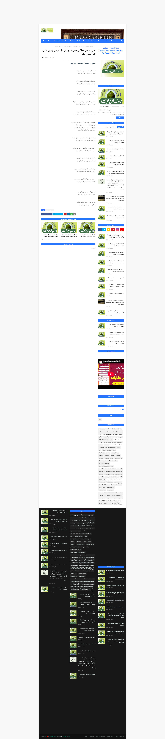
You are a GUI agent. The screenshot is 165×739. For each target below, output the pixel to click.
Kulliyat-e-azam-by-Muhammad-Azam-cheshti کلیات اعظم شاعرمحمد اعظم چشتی (115, 198)
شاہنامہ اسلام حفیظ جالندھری (105, 439)
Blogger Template (66, 736)
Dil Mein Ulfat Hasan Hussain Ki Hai (112, 107)
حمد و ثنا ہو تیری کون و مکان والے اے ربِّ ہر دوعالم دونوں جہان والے (115, 132)
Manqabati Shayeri (109, 458)
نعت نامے (106, 444)
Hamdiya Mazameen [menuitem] (111, 40)
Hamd (114, 450)
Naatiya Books (102, 487)
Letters (112, 455)
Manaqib (118, 455)
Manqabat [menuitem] (86, 40)
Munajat (111, 460)
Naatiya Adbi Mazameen (116, 484)
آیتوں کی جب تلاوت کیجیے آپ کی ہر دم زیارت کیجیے (110, 428)
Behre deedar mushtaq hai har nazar (115, 149)
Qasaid (109, 500)
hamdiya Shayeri (89, 46)
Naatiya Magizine (110, 487)
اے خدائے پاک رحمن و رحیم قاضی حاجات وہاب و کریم (116, 141)
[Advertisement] (113, 12)
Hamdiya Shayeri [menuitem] (58, 40)
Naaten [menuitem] (79, 40)
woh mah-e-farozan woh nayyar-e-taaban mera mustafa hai (116, 270)
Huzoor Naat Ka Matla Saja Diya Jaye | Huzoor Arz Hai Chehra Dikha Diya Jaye (115, 641)
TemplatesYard (53, 736)
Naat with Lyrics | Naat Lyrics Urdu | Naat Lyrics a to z (110, 482)
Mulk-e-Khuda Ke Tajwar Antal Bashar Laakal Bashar (116, 578)
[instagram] (117, 229)
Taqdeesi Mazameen (103, 503)
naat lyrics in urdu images (104, 463)
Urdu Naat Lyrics (112, 503)
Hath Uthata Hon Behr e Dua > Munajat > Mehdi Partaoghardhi (69, 235)
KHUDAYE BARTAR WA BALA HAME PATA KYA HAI (116, 163)
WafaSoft (44, 57)
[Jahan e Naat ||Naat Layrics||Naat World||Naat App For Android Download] (112, 68)
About (116, 736)
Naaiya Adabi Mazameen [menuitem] (97, 40)
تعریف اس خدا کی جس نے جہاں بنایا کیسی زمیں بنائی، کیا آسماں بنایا (115, 172)
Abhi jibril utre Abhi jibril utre (117, 293)
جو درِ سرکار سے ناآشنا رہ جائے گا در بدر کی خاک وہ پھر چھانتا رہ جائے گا (111, 434)
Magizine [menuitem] (72, 40)
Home (86, 736)
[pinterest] (113, 229)
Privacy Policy (110, 736)
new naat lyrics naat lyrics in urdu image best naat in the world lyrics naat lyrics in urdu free (111, 493)
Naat (116, 460)
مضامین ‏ (100, 444)
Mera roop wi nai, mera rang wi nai (116, 278)
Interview (101, 455)
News (122, 410)
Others (104, 500)
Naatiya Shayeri (102, 490)
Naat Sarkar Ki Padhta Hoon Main (115, 600)
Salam (114, 500)
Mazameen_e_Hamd (103, 460)
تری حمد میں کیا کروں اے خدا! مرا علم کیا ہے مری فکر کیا (115, 216)
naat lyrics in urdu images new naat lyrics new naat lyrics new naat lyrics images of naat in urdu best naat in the (110, 474)
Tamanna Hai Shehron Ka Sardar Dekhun (115, 624)
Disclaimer (91, 736)
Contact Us (121, 736)
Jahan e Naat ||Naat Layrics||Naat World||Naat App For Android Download (111, 50)
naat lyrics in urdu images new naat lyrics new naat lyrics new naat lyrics (110, 469)
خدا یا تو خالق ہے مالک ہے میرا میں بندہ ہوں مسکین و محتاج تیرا (115, 261)
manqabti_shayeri (118, 458)
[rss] (108, 229)
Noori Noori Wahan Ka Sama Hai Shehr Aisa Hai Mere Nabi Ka (115, 632)
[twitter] (104, 229)
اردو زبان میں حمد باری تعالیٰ (117, 155)
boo (99, 450)
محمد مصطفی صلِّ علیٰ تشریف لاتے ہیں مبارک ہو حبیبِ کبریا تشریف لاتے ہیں (111, 442)
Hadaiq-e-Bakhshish (107, 450)
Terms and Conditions (100, 736)
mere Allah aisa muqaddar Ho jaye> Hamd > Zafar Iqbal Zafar (87, 235)
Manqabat (101, 458)
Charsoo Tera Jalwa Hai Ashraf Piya (115, 585)
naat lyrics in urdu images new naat (106, 466)
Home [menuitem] (49, 40)
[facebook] (100, 229)
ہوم (94, 46)
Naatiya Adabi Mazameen (104, 484)
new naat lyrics (110, 490)
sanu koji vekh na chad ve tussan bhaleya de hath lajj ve (116, 208)
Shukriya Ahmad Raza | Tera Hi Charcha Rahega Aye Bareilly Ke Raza (116, 615)
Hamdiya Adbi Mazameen (104, 452)
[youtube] (122, 229)
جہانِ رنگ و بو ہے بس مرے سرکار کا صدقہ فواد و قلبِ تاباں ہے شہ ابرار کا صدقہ (110, 437)
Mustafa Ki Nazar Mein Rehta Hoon (115, 607)
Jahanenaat (107, 455)
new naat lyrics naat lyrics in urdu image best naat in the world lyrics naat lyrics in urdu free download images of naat (111, 496)
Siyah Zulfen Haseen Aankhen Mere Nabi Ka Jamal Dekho (115, 593)
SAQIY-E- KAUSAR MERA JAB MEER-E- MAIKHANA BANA (116, 285)
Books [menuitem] (66, 40)
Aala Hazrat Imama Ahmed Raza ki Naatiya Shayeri (109, 447)
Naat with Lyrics (102, 479)
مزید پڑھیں (119, 117)
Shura (119, 500)
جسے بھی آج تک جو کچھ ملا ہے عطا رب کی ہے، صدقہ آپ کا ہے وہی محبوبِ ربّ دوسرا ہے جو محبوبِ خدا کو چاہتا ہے (111, 432)
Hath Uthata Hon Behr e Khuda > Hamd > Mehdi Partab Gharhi (50, 235)
